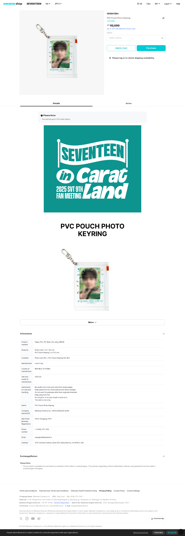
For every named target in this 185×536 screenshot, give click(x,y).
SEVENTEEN (112, 14)
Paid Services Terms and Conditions (54, 491)
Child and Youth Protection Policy (84, 491)
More (91, 322)
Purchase (151, 48)
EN (47, 4)
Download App (159, 518)
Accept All (172, 533)
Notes (129, 103)
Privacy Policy (105, 491)
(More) (75, 533)
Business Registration (62, 502)
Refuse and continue (140, 533)
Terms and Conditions (28, 491)
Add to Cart (121, 48)
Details (56, 103)
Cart (148, 4)
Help (178, 4)
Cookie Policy (119, 491)
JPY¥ (57, 4)
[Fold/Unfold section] (92, 333)
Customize (158, 533)
